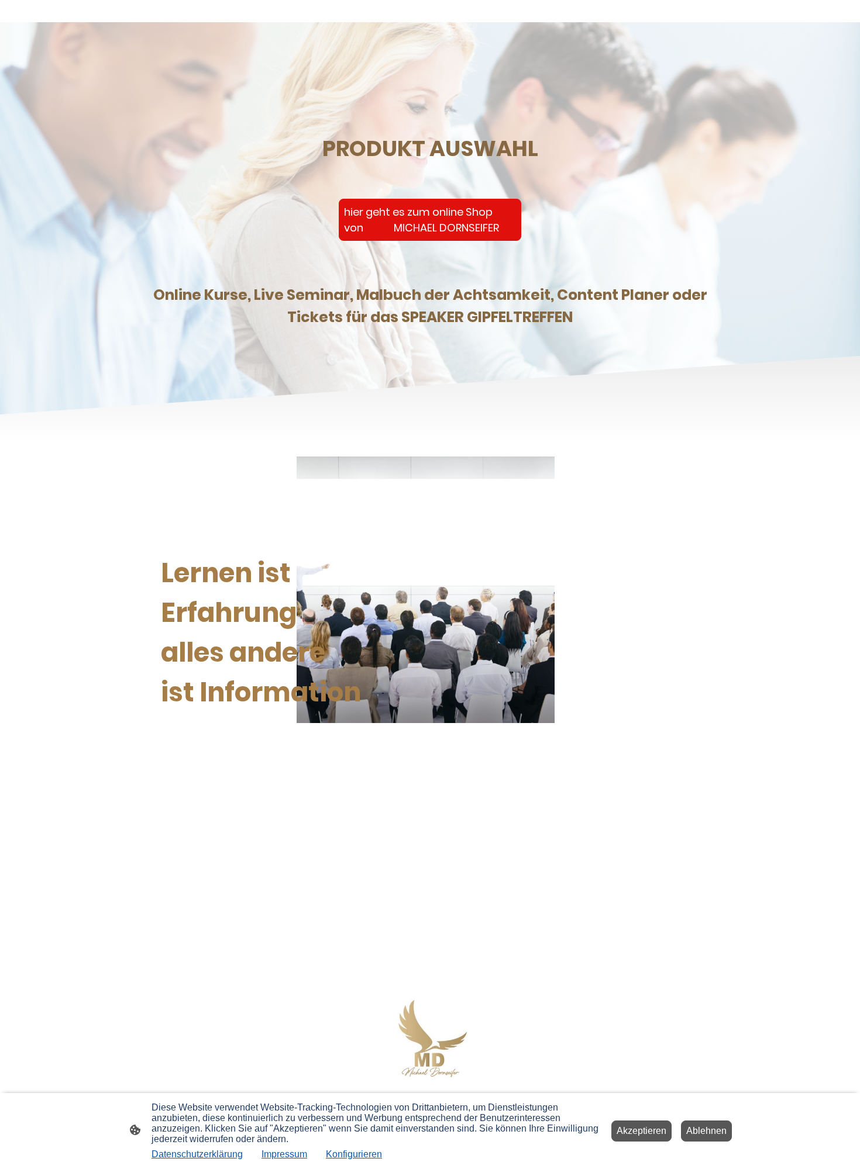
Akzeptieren (641, 1131)
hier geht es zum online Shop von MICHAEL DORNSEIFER (421, 220)
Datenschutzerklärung (197, 1154)
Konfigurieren (354, 1154)
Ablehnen (706, 1131)
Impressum (284, 1154)
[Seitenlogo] (430, 1039)
